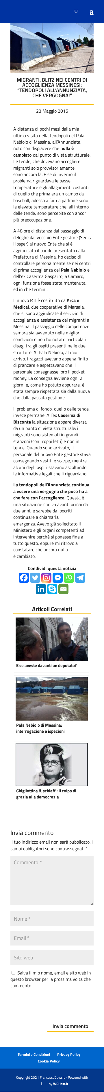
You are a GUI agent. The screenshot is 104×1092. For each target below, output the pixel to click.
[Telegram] (80, 578)
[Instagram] (46, 578)
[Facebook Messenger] (58, 578)
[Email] (63, 589)
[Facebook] (24, 578)
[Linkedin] (41, 589)
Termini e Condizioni (34, 1054)
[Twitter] (35, 578)
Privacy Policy (68, 1054)
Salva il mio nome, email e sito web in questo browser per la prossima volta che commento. (50, 979)
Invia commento (70, 1026)
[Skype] (52, 589)
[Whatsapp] (69, 578)
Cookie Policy (49, 1061)
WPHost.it (60, 1083)
